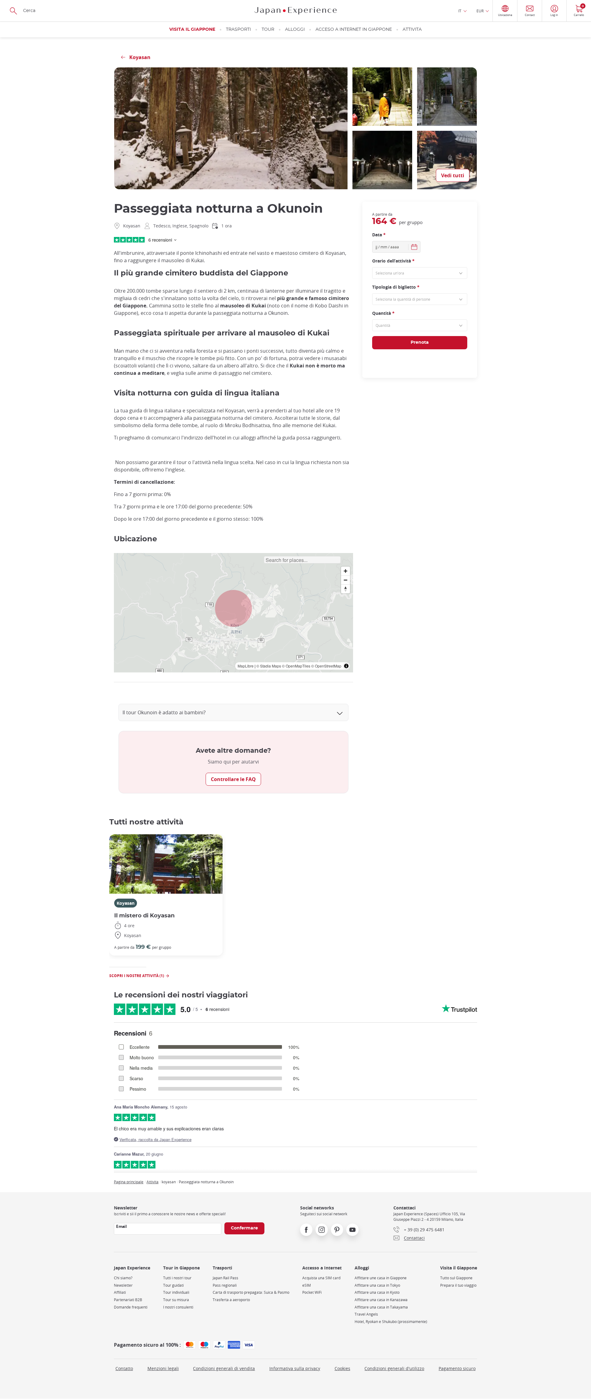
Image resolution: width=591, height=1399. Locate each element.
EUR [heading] (480, 10)
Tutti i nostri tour (177, 1278)
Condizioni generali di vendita (224, 1368)
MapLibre (246, 665)
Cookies (342, 1368)
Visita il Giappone (192, 29)
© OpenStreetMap (326, 665)
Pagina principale (128, 1181)
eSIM (306, 1285)
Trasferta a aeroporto (231, 1299)
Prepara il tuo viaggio (458, 1285)
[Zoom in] (345, 571)
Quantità (383, 313)
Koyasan (126, 903)
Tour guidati (173, 1285)
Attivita (412, 29)
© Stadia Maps (268, 665)
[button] (233, 608)
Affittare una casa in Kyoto (377, 1292)
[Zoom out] (345, 579)
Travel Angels (366, 1314)
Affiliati (120, 1292)
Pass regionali (225, 1285)
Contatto (124, 1368)
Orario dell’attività (393, 261)
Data (379, 235)
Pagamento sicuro (457, 1368)
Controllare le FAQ (233, 779)
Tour (268, 29)
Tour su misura (176, 1299)
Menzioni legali (163, 1368)
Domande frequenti (130, 1307)
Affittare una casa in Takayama (381, 1307)
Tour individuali (176, 1292)
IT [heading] (459, 10)
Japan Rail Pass (225, 1278)
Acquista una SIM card (321, 1278)
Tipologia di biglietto (396, 287)
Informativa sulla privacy (294, 1368)
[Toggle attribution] (346, 666)
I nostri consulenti (178, 1307)
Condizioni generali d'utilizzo (394, 1368)
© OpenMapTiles (296, 665)
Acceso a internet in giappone (354, 29)
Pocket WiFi (312, 1292)
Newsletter (123, 1285)
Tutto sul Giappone (456, 1278)
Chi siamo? (123, 1278)
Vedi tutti (452, 175)
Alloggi (295, 29)
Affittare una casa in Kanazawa (381, 1299)
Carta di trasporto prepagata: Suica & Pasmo (251, 1292)
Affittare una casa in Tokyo (377, 1285)
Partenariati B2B (128, 1299)
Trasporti (238, 29)
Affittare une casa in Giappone (381, 1278)
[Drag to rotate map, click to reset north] (345, 588)
